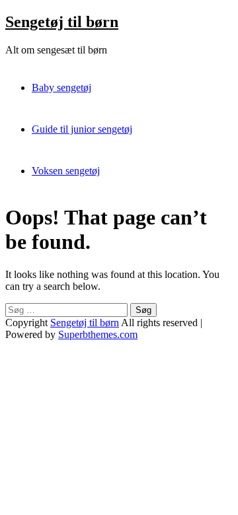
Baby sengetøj (61, 87)
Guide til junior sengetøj (82, 129)
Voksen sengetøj (66, 170)
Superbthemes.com (98, 334)
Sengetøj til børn (61, 21)
